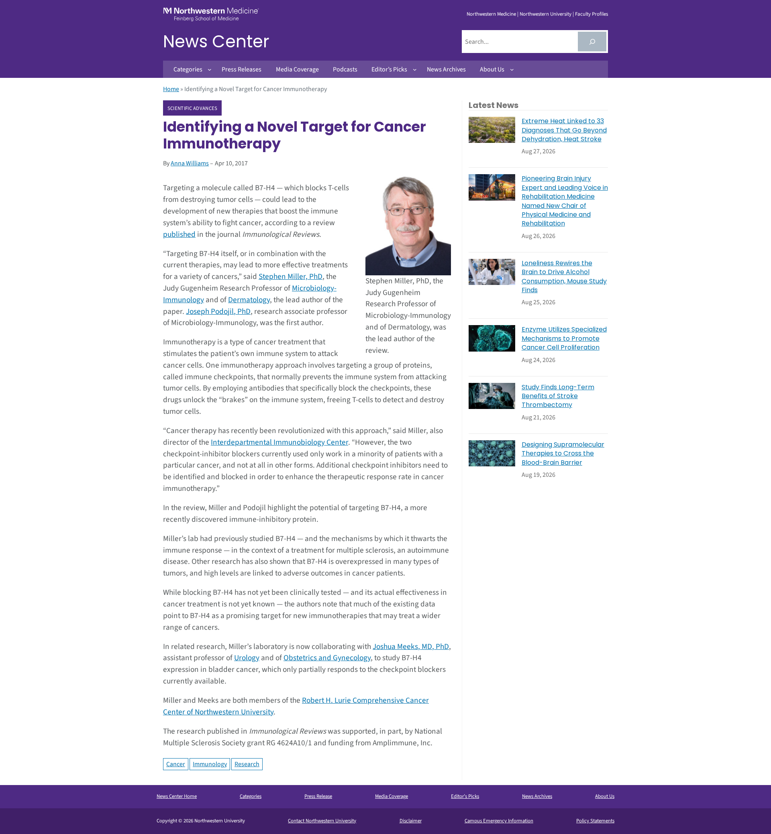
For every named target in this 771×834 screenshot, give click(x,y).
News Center (216, 41)
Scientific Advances (192, 108)
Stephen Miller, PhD (290, 276)
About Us (604, 796)
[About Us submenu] (512, 69)
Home (171, 89)
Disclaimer (411, 820)
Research (247, 764)
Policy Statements (595, 820)
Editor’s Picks (465, 796)
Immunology (210, 764)
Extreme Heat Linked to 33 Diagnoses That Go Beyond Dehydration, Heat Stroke (564, 130)
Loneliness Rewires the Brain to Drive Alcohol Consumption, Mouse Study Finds (564, 277)
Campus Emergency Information (499, 820)
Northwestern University (545, 14)
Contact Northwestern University (322, 820)
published (179, 234)
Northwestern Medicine (491, 14)
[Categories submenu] (210, 69)
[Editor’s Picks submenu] (415, 69)
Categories (250, 796)
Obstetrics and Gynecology (327, 657)
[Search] (592, 41)
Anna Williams (190, 163)
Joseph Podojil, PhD (218, 311)
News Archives (537, 796)
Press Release (318, 796)
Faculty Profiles (591, 14)
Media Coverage (391, 796)
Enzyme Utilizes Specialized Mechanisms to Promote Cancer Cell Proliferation (564, 338)
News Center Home (177, 796)
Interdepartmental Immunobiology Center (279, 442)
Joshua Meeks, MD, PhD (411, 646)
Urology (246, 657)
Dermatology (249, 299)
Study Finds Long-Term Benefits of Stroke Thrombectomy (558, 396)
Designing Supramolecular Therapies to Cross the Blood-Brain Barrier (563, 453)
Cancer (175, 764)
